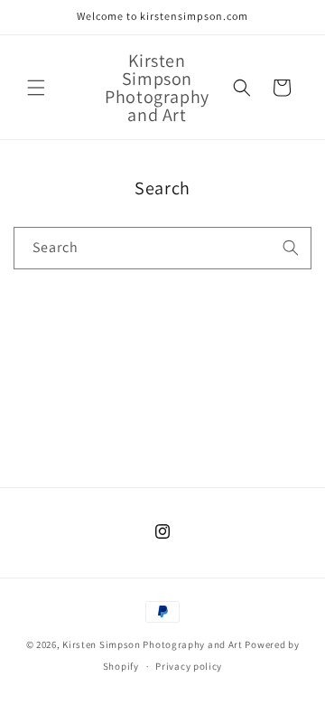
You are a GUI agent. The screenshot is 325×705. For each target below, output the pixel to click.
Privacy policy (188, 666)
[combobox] (162, 248)
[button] (36, 88)
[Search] (291, 248)
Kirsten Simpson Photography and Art (152, 644)
